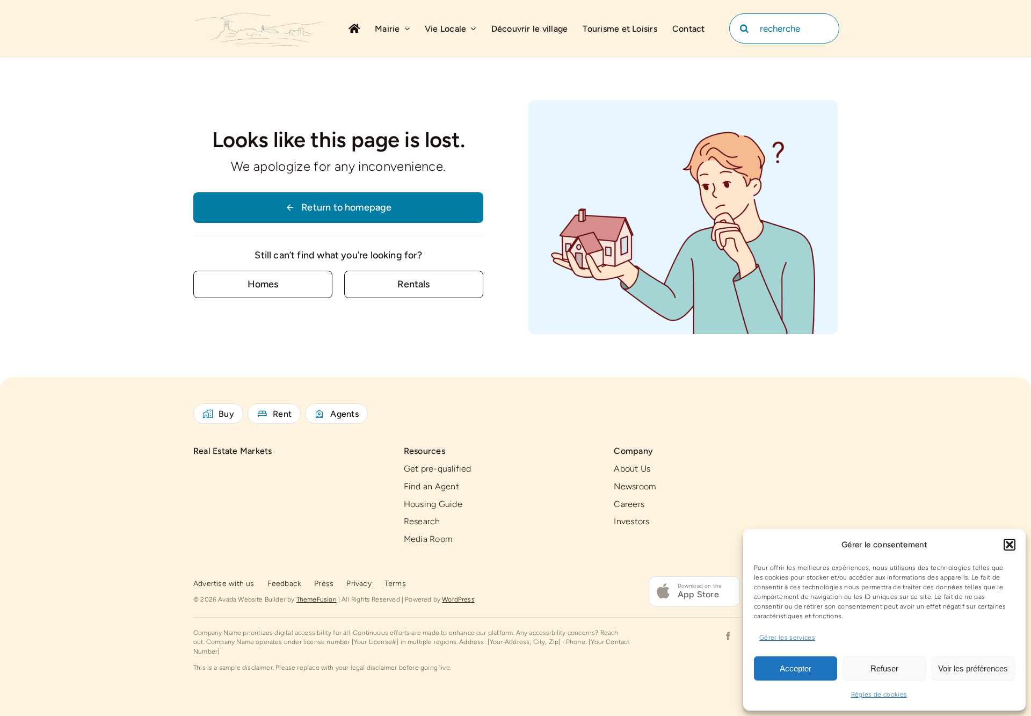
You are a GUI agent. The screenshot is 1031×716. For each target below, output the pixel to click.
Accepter (795, 668)
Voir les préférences (973, 668)
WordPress (458, 599)
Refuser (884, 668)
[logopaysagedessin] (259, 13)
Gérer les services (787, 637)
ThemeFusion (316, 599)
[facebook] (728, 635)
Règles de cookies (879, 694)
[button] (1009, 544)
